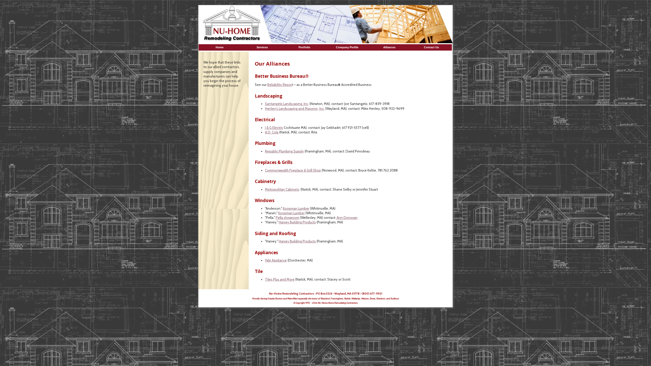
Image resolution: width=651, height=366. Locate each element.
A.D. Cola (271, 132)
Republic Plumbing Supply (284, 151)
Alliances (389, 47)
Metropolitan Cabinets (282, 189)
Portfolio (305, 47)
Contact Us (431, 47)
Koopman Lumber (296, 208)
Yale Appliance (276, 260)
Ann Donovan (347, 218)
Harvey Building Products (297, 222)
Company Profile (347, 47)
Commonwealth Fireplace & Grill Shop (293, 170)
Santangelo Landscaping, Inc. (287, 104)
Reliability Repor (279, 85)
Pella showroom (287, 218)
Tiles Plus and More (279, 279)
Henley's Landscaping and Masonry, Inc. (294, 108)
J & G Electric (274, 128)
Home (220, 47)
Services (263, 47)
